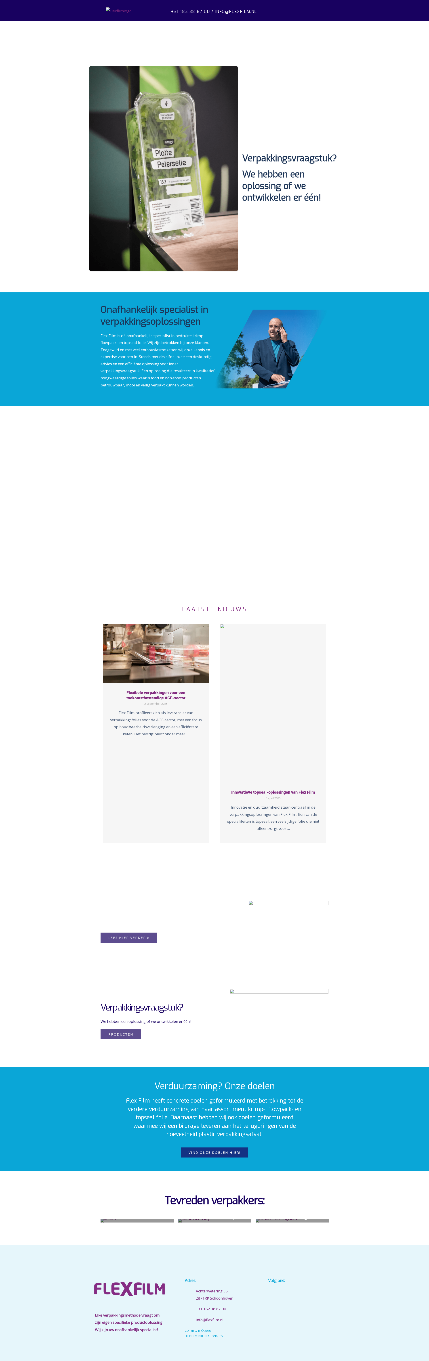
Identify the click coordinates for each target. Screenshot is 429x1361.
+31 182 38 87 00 (190, 11)
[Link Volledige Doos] (156, 733)
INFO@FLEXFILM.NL (236, 11)
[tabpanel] (155, 733)
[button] (309, 10)
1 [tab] (203, 849)
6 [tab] (225, 849)
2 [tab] (208, 849)
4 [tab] (216, 849)
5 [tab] (221, 849)
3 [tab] (212, 849)
